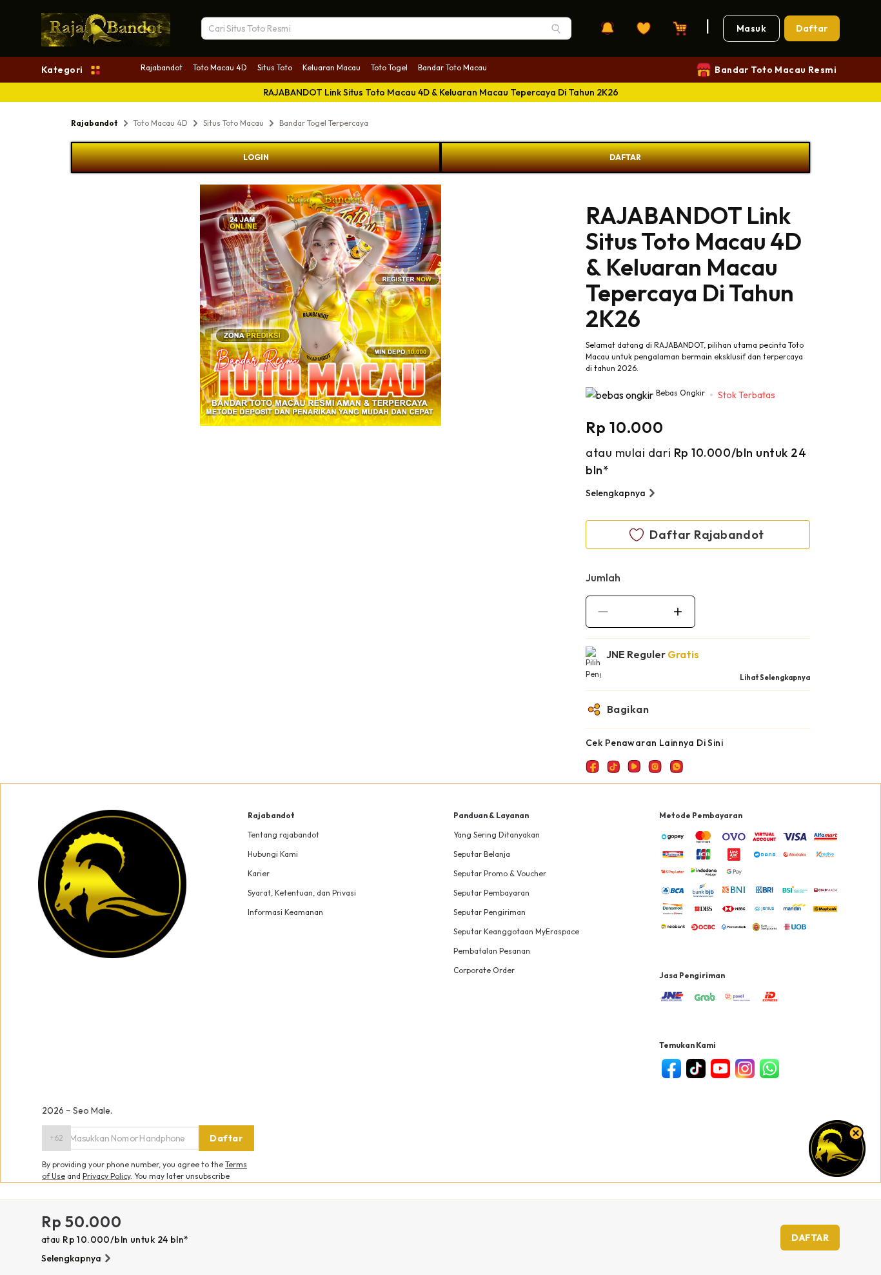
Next (450, 307)
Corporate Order (484, 970)
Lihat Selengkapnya (775, 677)
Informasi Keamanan (285, 912)
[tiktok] (696, 1068)
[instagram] (745, 1068)
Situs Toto (274, 67)
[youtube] (720, 1068)
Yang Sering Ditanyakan (496, 834)
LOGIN (256, 157)
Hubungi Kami (273, 854)
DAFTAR (625, 157)
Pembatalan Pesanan (491, 951)
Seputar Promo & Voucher (499, 873)
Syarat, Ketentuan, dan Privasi (302, 893)
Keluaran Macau (331, 67)
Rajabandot (162, 67)
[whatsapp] (769, 1068)
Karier (259, 873)
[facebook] (671, 1068)
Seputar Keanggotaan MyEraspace (516, 931)
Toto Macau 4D (220, 67)
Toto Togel (389, 67)
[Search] (556, 28)
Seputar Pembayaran (491, 893)
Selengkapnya (616, 493)
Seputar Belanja (481, 854)
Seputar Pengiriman (489, 912)
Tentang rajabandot (283, 834)
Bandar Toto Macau (452, 67)
